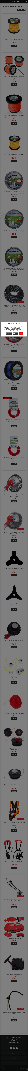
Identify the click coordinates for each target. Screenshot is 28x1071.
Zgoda (21, 333)
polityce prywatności (16, 330)
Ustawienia (8, 333)
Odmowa (15, 333)
